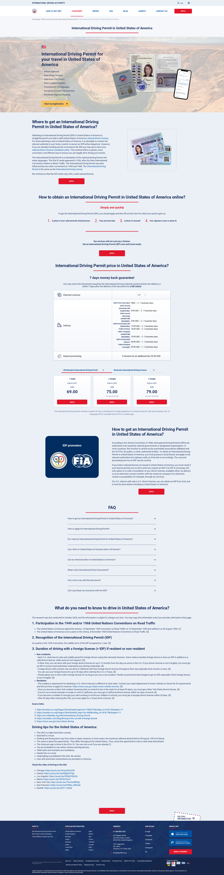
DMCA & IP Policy (129, 861)
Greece (67, 845)
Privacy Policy (100, 865)
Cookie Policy (106, 861)
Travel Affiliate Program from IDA (42, 836)
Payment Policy (117, 861)
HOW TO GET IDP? (53, 11)
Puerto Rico (68, 847)
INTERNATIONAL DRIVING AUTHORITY (48, 3)
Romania (68, 836)
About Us (68, 861)
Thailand (91, 842)
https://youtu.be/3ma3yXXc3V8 (60, 770)
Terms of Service (78, 861)
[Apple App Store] (180, 833)
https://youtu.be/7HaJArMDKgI (65, 782)
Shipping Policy (89, 865)
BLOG (125, 11)
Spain (90, 831)
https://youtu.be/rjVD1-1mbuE (58, 788)
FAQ (111, 11)
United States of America (73, 831)
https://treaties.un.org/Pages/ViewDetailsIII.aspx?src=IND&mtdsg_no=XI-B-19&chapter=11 (79, 712)
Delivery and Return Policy (74, 865)
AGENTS (142, 11)
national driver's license (97, 138)
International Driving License (69, 169)
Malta (67, 850)
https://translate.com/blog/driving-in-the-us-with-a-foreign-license (67, 718)
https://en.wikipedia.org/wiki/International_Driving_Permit (63, 715)
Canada (91, 845)
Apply (183, 11)
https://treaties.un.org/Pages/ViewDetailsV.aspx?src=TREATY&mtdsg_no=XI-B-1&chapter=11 (80, 709)
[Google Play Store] (180, 842)
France (91, 839)
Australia (68, 842)
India (90, 847)
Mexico (91, 834)
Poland (91, 850)
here (132, 457)
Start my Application (54, 104)
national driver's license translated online (51, 150)
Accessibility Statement (144, 861)
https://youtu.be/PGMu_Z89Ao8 (65, 785)
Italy (90, 836)
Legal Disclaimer (37, 871)
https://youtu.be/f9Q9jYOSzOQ (63, 776)
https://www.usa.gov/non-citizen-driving (55, 721)
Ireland (67, 839)
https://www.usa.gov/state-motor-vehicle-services (96, 686)
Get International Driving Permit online (44, 831)
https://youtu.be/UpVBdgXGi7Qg (59, 773)
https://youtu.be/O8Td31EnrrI (57, 779)
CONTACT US (161, 11)
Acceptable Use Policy (92, 861)
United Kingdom (70, 834)
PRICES (96, 11)
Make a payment (180, 852)
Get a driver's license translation (42, 834)
